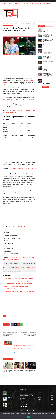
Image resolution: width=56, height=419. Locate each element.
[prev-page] (3, 377)
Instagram (35, 267)
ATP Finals (15, 315)
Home (4, 23)
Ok (28, 416)
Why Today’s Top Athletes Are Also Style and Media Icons (7, 371)
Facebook (27, 267)
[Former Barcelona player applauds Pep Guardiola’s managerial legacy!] (30, 365)
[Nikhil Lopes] (8, 347)
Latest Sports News (9, 23)
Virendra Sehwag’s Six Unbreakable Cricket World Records (13, 393)
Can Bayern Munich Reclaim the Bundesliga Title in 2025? (47, 46)
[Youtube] (52, 1)
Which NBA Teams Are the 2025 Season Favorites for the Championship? (48, 63)
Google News (19, 267)
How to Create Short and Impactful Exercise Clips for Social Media (47, 35)
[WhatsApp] (21, 324)
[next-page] (6, 377)
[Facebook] (45, 1)
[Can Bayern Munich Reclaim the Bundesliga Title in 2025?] (40, 46)
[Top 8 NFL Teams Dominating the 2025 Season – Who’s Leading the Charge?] (40, 74)
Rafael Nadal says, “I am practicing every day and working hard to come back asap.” (28, 334)
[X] (49, 1)
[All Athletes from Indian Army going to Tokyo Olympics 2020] (5, 405)
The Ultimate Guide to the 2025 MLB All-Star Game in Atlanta (48, 40)
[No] (54, 415)
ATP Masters (21, 315)
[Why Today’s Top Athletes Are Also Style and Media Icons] (8, 365)
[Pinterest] (18, 324)
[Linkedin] (14, 352)
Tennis (11, 25)
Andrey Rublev (10, 99)
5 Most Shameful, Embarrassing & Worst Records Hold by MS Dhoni (13, 399)
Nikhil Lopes (32, 33)
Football (27, 368)
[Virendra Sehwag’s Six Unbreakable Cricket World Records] (5, 393)
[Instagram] (47, 1)
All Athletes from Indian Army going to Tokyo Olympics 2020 (12, 405)
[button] (51, 19)
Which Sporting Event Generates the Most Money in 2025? (47, 57)
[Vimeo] (50, 1)
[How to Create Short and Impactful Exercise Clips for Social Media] (40, 35)
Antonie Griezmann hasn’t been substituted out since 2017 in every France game (10, 334)
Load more (45, 86)
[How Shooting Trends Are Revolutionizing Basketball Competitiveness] (40, 81)
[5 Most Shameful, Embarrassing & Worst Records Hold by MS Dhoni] (5, 399)
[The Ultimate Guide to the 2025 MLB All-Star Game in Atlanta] (40, 40)
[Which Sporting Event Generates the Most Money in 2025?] (40, 57)
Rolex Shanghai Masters (7, 317)
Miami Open (32, 182)
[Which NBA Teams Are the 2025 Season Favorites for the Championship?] (40, 62)
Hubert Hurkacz (28, 315)
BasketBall (5, 368)
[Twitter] (27, 410)
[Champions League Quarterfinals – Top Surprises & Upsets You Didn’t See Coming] (40, 51)
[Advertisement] (19, 67)
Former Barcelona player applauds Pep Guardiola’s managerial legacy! (30, 371)
